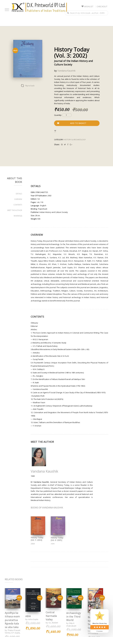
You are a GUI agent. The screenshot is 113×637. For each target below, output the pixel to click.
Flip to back (29, 85)
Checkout (102, 6)
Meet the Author (14, 210)
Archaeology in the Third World (73, 616)
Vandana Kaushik (67, 70)
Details (19, 194)
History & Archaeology (75, 139)
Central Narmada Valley (51, 616)
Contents (18, 205)
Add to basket (78, 123)
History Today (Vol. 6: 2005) (57, 538)
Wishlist (88, 6)
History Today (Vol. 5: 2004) (37, 538)
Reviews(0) (18, 216)
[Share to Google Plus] (71, 144)
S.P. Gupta (15, 632)
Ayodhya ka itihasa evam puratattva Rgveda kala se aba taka (12, 620)
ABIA (28, 616)
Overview (18, 199)
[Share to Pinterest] (62, 144)
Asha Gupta (33, 619)
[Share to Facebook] (67, 144)
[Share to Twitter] (65, 144)
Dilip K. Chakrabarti (71, 624)
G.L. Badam (53, 622)
